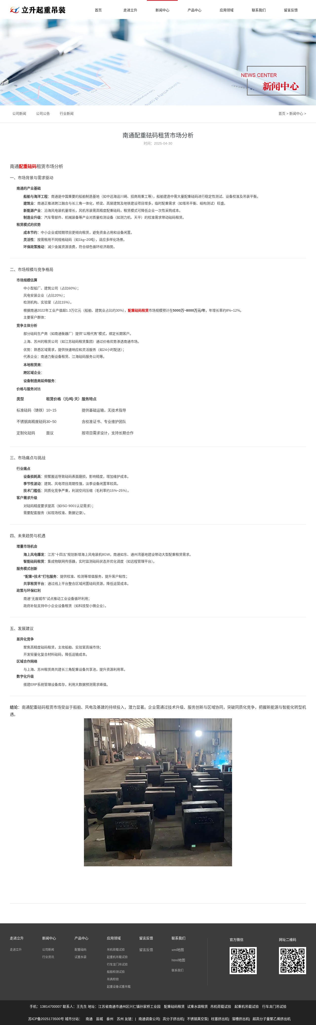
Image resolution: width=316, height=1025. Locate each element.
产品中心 (194, 10)
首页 (98, 10)
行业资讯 (48, 957)
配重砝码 (80, 949)
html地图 (178, 960)
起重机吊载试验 (117, 957)
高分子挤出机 (173, 1019)
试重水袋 (80, 957)
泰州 (109, 1019)
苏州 (120, 1019)
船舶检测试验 (116, 972)
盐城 (99, 1019)
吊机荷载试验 (116, 949)
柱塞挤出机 (219, 1019)
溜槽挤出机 (240, 1019)
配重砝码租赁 (174, 1006)
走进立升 (130, 10)
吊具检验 (113, 979)
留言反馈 (291, 10)
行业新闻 (67, 113)
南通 (89, 1019)
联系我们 (259, 10)
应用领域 (227, 10)
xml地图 (178, 950)
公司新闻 (19, 113)
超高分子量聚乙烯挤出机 (272, 1019)
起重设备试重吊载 (119, 986)
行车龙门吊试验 (117, 964)
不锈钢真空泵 (197, 1019)
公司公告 (43, 113)
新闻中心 (162, 10)
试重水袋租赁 (197, 1006)
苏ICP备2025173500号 (46, 1019)
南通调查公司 (148, 1019)
